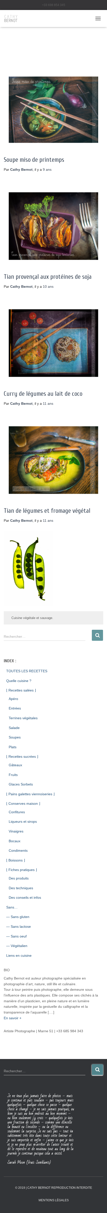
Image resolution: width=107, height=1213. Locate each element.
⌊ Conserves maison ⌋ (23, 804)
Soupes (15, 737)
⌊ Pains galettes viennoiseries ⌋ (30, 794)
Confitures (17, 812)
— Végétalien (16, 946)
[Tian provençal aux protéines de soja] (53, 226)
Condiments (18, 850)
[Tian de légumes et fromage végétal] (53, 460)
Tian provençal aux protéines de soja (48, 276)
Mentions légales (54, 1200)
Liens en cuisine (19, 956)
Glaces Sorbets (21, 784)
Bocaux (14, 841)
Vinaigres (16, 831)
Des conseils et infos (25, 898)
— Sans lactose (18, 926)
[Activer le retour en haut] (97, 1203)
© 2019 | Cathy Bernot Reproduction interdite (53, 1188)
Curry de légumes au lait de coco (43, 394)
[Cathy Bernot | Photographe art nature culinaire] (13, 19)
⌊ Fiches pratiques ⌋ (21, 870)
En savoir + (12, 1018)
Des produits (19, 878)
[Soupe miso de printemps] (53, 110)
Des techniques (21, 888)
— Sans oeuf (16, 936)
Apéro (13, 699)
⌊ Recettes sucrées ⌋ (22, 756)
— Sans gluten (17, 917)
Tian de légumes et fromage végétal (47, 510)
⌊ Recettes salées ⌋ (21, 690)
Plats (12, 747)
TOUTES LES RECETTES (26, 671)
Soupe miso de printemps (34, 160)
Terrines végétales (23, 718)
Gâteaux (15, 765)
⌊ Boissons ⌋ (15, 860)
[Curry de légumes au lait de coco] (53, 343)
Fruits (13, 775)
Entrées (15, 708)
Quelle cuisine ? (18, 681)
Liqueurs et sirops (23, 822)
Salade (14, 728)
